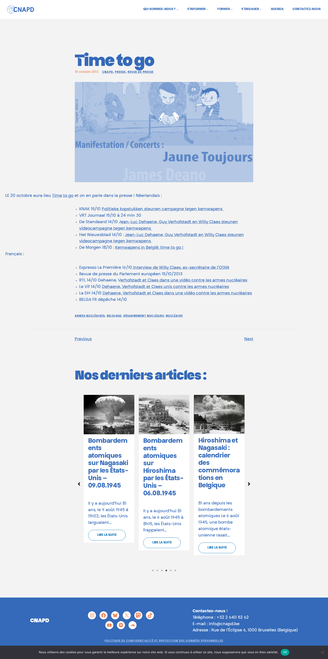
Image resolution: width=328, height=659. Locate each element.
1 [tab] (153, 570)
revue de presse (141, 72)
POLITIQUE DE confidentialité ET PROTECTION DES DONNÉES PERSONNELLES (164, 641)
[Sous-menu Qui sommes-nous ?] (177, 9)
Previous (83, 339)
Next (248, 339)
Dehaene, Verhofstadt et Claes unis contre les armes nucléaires (165, 287)
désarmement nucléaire (143, 316)
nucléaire (174, 316)
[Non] (322, 652)
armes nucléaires (90, 316)
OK (285, 652)
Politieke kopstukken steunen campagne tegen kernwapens (163, 209)
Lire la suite (106, 535)
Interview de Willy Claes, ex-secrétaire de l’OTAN (180, 268)
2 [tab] (157, 570)
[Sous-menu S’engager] (261, 9)
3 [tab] (162, 570)
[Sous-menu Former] (232, 9)
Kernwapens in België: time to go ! (149, 248)
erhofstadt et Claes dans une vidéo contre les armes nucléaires (183, 281)
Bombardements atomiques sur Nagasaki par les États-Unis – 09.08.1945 (108, 463)
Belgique (114, 316)
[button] (79, 484)
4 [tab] (166, 570)
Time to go (62, 196)
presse (120, 72)
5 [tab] (170, 570)
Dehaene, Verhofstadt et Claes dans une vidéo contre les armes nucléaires (177, 294)
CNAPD (107, 72)
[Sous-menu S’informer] (207, 9)
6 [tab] (175, 570)
